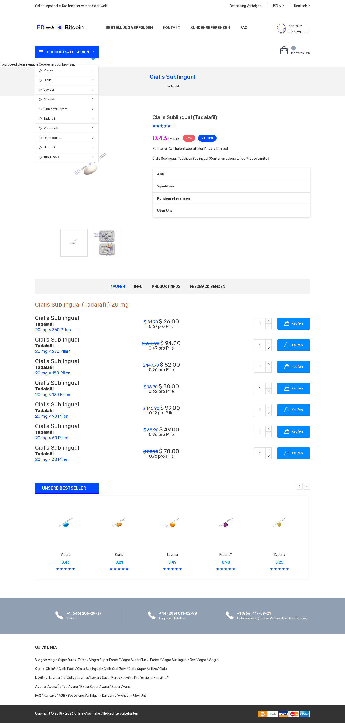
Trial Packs (51, 157)
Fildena (226, 555)
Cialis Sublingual (89, 669)
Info (138, 286)
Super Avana (121, 687)
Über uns (164, 211)
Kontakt (171, 27)
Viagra (48, 70)
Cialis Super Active (143, 669)
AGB (160, 174)
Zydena (279, 555)
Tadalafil (50, 118)
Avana (53, 687)
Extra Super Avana (94, 687)
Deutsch (301, 6)
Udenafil (50, 147)
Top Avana (70, 687)
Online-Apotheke (87, 713)
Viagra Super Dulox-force (67, 660)
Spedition (165, 186)
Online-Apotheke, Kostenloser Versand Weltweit (71, 6)
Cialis (47, 80)
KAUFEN (207, 138)
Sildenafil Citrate (56, 109)
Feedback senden (207, 286)
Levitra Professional (138, 678)
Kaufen (117, 286)
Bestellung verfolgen (245, 6)
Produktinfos (166, 286)
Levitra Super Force (105, 678)
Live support (299, 31)
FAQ (243, 27)
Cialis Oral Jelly (115, 669)
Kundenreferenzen (210, 27)
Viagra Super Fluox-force (139, 660)
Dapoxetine (52, 138)
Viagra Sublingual (174, 660)
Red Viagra (198, 660)
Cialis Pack (67, 669)
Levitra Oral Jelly (61, 678)
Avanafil (49, 99)
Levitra (49, 89)
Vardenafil (51, 128)
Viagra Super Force (103, 660)
